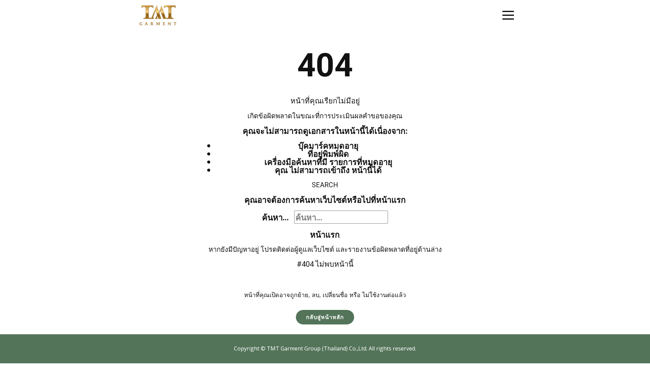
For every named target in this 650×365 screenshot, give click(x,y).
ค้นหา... (275, 217)
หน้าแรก (325, 234)
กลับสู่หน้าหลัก (325, 317)
